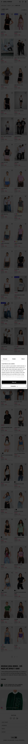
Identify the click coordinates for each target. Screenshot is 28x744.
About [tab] (22, 359)
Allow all (14, 382)
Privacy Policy (20, 377)
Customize (13, 386)
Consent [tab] (5, 359)
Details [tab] (14, 359)
